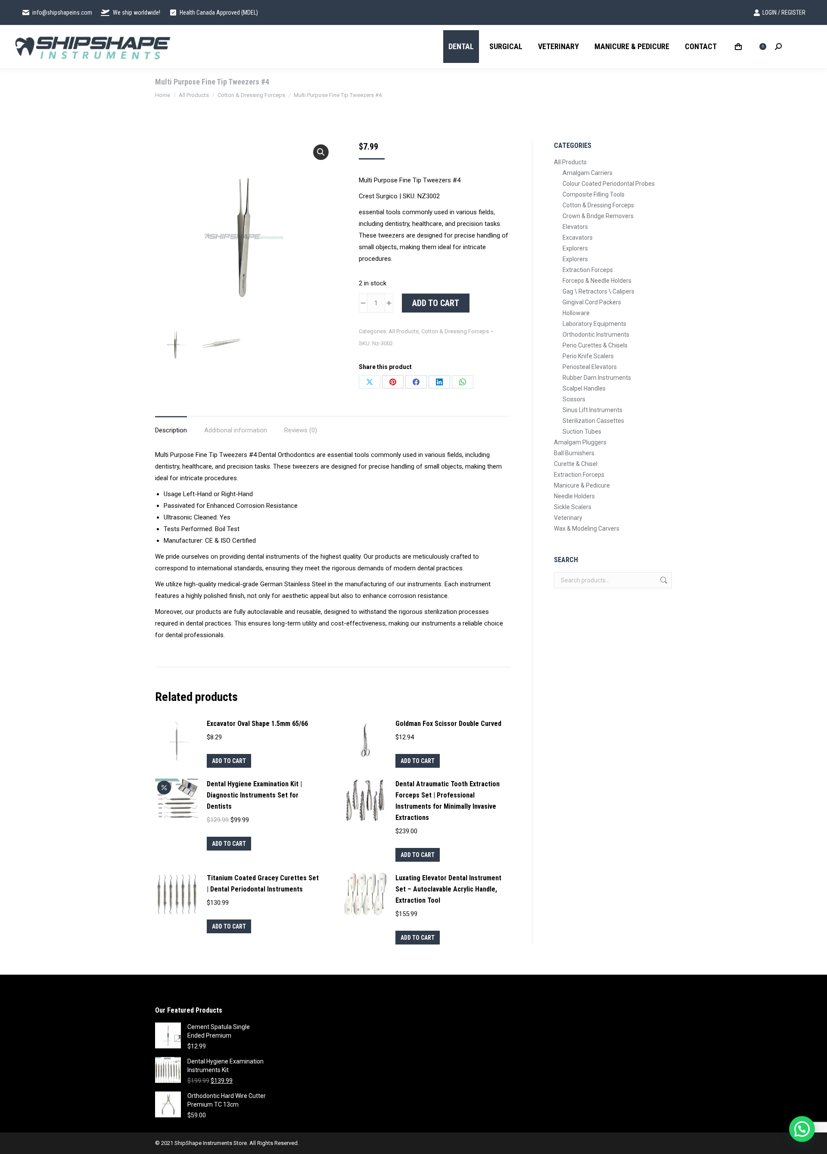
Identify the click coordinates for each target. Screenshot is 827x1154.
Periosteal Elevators (590, 366)
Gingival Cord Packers (592, 302)
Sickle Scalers (572, 507)
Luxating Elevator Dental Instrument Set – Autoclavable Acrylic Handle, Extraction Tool (448, 889)
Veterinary (568, 517)
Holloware (576, 313)
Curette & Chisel (575, 463)
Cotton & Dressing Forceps (455, 331)
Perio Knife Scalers (588, 356)
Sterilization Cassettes (593, 420)
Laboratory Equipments (594, 323)
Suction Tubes (582, 431)
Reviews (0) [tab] (300, 430)
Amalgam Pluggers (580, 442)
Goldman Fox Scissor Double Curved (448, 723)
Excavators (578, 237)
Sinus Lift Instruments (592, 410)
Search (663, 580)
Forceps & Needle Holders (597, 280)
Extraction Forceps (588, 269)
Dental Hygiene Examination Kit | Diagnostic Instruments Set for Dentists (254, 795)
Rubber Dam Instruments (597, 377)
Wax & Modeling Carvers (586, 528)
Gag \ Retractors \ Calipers (598, 291)
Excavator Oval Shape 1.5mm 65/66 (257, 723)
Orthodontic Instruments (596, 334)
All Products (404, 331)
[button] (321, 152)
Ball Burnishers (574, 453)
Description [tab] (171, 430)
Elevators (575, 226)
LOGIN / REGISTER (783, 12)
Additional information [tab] (235, 430)
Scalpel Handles (584, 388)
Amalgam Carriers (587, 172)
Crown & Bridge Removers (598, 216)
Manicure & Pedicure (582, 485)
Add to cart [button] (229, 760)
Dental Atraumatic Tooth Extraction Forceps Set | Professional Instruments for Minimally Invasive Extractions (447, 801)
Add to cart (435, 303)
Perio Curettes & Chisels (595, 345)
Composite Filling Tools (594, 194)
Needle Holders (574, 496)
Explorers (575, 248)
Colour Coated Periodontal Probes (609, 183)
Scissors (574, 399)
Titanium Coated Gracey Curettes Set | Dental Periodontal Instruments (263, 883)
